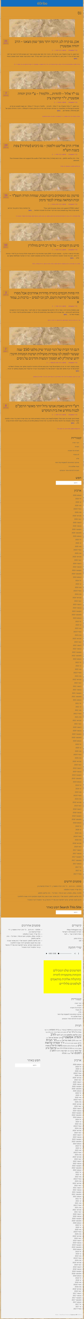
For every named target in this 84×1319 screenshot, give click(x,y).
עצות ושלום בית (74, 466)
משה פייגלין (56, 1045)
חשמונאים (36, 64)
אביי (79, 320)
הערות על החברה (73, 450)
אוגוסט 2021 (77, 700)
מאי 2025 (78, 546)
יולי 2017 (78, 867)
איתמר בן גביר (66, 1030)
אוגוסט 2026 (77, 495)
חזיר (62, 376)
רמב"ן (53, 1050)
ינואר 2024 (77, 601)
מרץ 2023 (78, 635)
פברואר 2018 (77, 843)
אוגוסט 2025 (77, 536)
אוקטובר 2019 (76, 775)
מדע (77, 458)
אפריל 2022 (77, 673)
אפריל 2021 (77, 713)
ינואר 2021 (77, 724)
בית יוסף (47, 1030)
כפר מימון (52, 216)
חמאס (75, 1043)
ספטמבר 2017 (76, 860)
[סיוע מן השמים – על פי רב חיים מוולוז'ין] (42, 232)
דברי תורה (58, 50)
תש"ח (61, 166)
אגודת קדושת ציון (76, 1030)
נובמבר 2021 (77, 690)
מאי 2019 (78, 792)
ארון (79, 376)
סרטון (40, 216)
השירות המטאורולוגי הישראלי (71, 932)
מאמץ (72, 428)
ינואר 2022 (77, 683)
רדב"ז (58, 1051)
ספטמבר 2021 (76, 696)
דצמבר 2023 (77, 604)
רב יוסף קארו (64, 1051)
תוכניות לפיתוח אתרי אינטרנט (69, 470)
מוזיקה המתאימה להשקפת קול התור (67, 462)
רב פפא (49, 320)
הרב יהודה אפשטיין (43, 64)
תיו (16, 216)
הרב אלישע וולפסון (75, 166)
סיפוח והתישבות (46, 116)
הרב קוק (59, 1040)
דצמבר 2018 (77, 809)
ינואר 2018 (77, 847)
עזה (58, 1048)
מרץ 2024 (78, 594)
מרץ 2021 (78, 717)
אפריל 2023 (77, 632)
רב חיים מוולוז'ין (39, 263)
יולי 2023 (78, 621)
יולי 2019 (78, 785)
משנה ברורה (77, 1048)
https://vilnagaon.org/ (74, 930)
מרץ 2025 (78, 553)
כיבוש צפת (68, 166)
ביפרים (78, 116)
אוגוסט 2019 (77, 782)
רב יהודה (54, 320)
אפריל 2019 (77, 795)
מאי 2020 (78, 751)
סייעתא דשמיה (57, 263)
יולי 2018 (78, 826)
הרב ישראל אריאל (55, 1038)
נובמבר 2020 (77, 731)
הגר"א (69, 1032)
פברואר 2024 (77, 597)
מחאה (48, 216)
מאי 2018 (78, 833)
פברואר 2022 (77, 679)
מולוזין (78, 263)
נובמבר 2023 (77, 608)
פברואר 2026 (77, 516)
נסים (43, 216)
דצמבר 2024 (77, 563)
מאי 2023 (78, 628)
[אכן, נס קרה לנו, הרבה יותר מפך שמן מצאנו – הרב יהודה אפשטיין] (42, 28)
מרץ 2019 (78, 799)
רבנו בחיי (45, 376)
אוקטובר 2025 (76, 529)
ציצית (52, 263)
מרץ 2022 (78, 676)
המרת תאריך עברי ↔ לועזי (72, 934)
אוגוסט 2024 (77, 577)
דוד (73, 1032)
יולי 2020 (78, 744)
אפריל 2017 (77, 874)
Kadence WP (74, 1314)
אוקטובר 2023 (76, 611)
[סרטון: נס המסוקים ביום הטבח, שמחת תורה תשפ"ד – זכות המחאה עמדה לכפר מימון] (42, 182)
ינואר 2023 (77, 642)
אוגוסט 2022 (77, 659)
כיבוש (54, 116)
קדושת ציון (51, 1048)
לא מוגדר (52, 362)
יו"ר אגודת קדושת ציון (28, 64)
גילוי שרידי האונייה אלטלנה (72, 889)
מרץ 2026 (78, 512)
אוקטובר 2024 (76, 570)
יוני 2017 (78, 870)
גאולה (79, 1032)
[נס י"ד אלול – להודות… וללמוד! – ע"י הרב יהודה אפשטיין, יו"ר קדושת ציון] (42, 80)
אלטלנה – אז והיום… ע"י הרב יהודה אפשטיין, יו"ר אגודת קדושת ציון (59, 886)
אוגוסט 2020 (77, 741)
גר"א (75, 1032)
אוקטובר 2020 (76, 734)
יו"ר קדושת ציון (59, 116)
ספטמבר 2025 (76, 533)
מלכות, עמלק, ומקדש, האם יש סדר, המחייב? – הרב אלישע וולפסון (59, 893)
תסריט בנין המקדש (37, 376)
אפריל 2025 (77, 550)
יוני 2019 (78, 789)
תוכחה (19, 216)
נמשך (75, 58)
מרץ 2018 (78, 840)
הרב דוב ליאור (61, 1035)
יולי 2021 (78, 703)
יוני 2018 (78, 829)
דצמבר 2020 (77, 727)
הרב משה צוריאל (68, 1040)
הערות (59, 102)
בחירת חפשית (76, 64)
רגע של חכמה (35, 216)
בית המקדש (77, 428)
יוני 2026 (78, 502)
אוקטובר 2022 (76, 652)
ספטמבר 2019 (76, 778)
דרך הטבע (75, 376)
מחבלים (72, 1046)
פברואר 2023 (77, 638)
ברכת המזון (77, 938)
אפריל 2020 (77, 754)
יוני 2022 (78, 666)
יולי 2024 (78, 580)
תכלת (33, 263)
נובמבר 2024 (77, 567)
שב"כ (68, 1053)
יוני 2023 (78, 625)
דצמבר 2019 (77, 768)
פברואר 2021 (77, 720)
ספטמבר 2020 (76, 737)
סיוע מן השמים (65, 263)
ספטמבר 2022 (76, 655)
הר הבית (66, 376)
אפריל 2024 (77, 591)
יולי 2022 (78, 662)
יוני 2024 (78, 584)
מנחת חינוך (58, 376)
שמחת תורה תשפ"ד (26, 216)
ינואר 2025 (77, 560)
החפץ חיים (63, 1032)
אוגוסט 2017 (77, 864)
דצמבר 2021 (77, 686)
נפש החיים (72, 263)
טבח (68, 216)
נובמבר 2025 (77, 526)
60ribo (42, 3)
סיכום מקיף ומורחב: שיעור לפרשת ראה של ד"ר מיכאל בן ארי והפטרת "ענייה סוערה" (54, 900)
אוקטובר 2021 (76, 693)
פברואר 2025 (77, 557)
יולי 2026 (78, 499)
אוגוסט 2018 (77, 823)
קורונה (72, 1051)
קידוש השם (59, 320)
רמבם (61, 428)
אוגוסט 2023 (77, 618)
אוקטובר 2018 (76, 816)
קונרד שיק (50, 376)
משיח (48, 1046)
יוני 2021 (78, 707)
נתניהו (70, 1048)
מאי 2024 (78, 587)
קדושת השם (65, 320)
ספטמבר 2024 (76, 574)
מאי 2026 (78, 505)
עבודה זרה (63, 1048)
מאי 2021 (78, 710)
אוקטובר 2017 (76, 857)
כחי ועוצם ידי (19, 64)
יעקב (76, 1046)
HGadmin (71, 50)
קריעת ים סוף (47, 263)
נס (14, 64)
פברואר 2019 (77, 802)
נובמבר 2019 (77, 771)
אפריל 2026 (77, 509)
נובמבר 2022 (77, 649)
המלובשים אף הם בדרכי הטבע (65, 64)
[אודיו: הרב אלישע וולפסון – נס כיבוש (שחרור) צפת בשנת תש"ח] (42, 132)
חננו (80, 941)
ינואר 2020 (77, 765)
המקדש (70, 376)
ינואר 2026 (77, 519)
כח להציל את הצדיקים (61, 216)
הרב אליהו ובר (49, 1032)
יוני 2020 (78, 748)
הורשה (74, 116)
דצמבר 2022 (77, 645)
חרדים (66, 1043)
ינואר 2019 (77, 806)
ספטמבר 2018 (76, 819)
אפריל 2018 (77, 836)
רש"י (58, 428)
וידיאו (70, 216)
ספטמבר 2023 (76, 615)
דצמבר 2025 (77, 522)
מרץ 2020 (78, 758)
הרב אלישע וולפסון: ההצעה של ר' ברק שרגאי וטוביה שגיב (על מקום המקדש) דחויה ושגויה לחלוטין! (49, 896)
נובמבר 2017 (77, 853)
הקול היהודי (57, 1032)
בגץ (60, 1030)
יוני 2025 (78, 543)
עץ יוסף (71, 320)
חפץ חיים (70, 1043)
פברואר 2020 (77, 761)
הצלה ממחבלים (76, 216)
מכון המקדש (66, 1046)
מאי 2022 (78, 669)
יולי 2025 (78, 539)
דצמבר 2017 (77, 850)
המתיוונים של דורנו (53, 64)
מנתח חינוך (67, 428)
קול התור (77, 1051)
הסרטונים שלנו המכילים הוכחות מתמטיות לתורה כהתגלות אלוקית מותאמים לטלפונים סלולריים (65, 976)
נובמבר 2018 (77, 812)
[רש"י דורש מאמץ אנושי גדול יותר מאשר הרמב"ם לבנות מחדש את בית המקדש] (42, 392)
